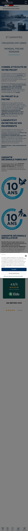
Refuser (3, 254)
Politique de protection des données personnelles (13, 276)
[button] (26, 256)
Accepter (14, 269)
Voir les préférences (14, 273)
